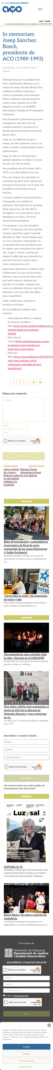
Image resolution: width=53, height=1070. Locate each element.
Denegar (26, 1054)
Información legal (25, 1067)
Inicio (41, 21)
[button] (49, 1025)
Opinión (47, 21)
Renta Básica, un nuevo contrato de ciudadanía (25, 916)
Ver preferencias (26, 1061)
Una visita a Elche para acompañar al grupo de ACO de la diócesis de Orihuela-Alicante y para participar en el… (26, 712)
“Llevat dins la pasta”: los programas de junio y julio (25, 597)
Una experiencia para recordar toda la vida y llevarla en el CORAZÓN (25, 656)
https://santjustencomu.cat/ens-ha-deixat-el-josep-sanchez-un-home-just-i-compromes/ (28, 345)
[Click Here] (40, 9)
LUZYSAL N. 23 (13, 866)
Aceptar (26, 1047)
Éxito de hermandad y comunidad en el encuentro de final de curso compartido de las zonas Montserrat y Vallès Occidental (26, 547)
